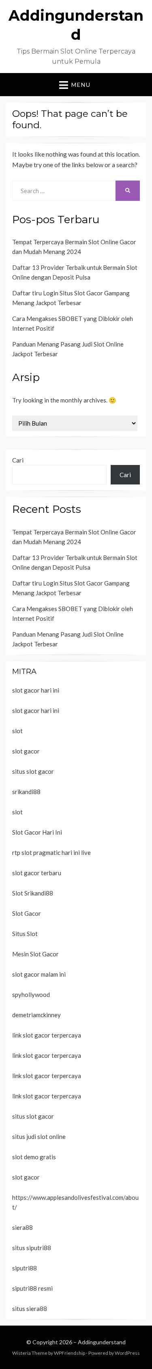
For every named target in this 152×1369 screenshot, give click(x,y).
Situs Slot (25, 933)
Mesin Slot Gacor (35, 954)
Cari (18, 460)
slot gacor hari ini (35, 690)
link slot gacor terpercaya (46, 1035)
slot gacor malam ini (39, 974)
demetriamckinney (36, 1014)
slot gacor (26, 751)
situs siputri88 (31, 1247)
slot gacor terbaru (36, 872)
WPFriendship (69, 1353)
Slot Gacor (26, 913)
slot (17, 730)
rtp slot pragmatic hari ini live (51, 852)
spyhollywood (31, 994)
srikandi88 (26, 791)
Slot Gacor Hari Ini (37, 832)
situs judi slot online (39, 1136)
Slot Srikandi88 (32, 893)
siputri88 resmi (32, 1288)
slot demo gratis (34, 1156)
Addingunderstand (102, 1342)
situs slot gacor (33, 771)
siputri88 (24, 1268)
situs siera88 (29, 1308)
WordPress (127, 1353)
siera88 (22, 1227)
